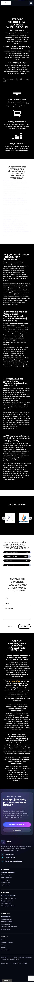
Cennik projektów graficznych (9, 924)
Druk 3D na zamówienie (7, 870)
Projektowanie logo (6, 917)
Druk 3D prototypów (6, 873)
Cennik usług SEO (6, 901)
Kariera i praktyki (5, 948)
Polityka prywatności (6, 961)
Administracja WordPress (8, 904)
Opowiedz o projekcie (17, 822)
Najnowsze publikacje (7, 940)
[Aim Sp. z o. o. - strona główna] (6, 3)
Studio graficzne (6, 914)
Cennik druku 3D (5, 883)
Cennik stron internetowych (8, 896)
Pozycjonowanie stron (7, 899)
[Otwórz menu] (31, 3)
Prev (4, 516)
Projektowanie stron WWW (8, 894)
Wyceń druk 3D (17, 828)
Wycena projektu (5, 927)
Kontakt (3, 945)
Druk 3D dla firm (5, 880)
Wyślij (24, 624)
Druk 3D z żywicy (5, 878)
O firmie (3, 943)
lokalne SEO (14, 679)
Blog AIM (25, 961)
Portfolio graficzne (6, 922)
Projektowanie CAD (6, 875)
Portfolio (3, 938)
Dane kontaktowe (17, 961)
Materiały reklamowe (6, 919)
